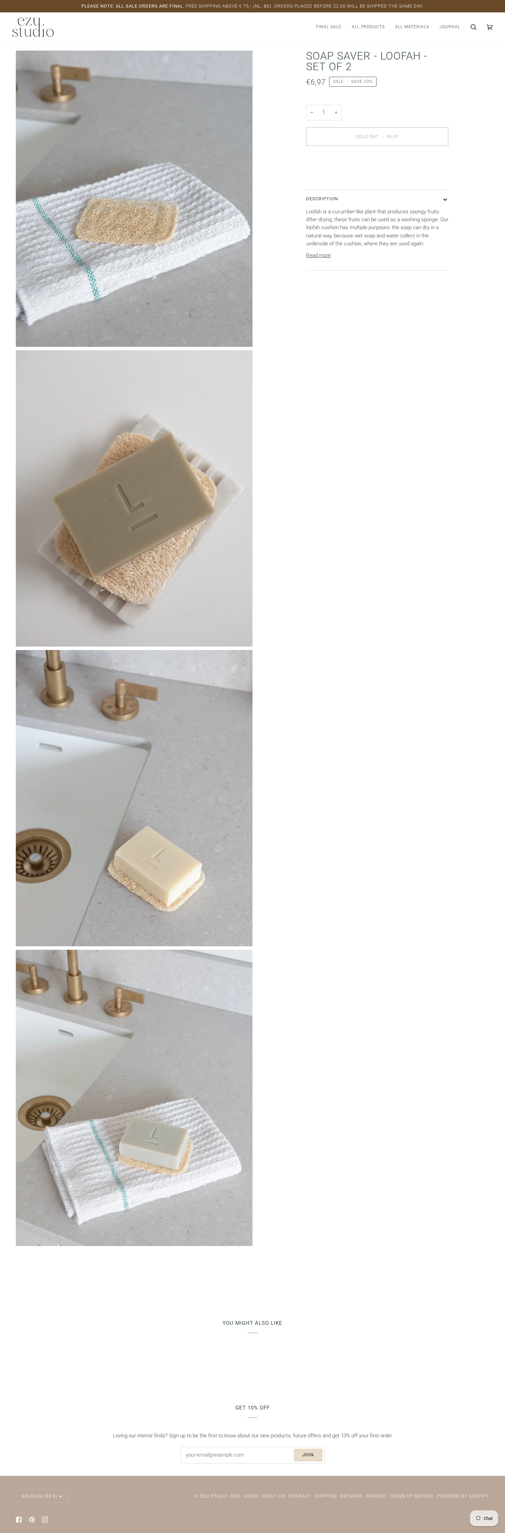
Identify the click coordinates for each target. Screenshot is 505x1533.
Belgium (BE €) (39, 1496)
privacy (376, 1496)
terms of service (411, 1496)
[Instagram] (45, 1519)
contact (300, 1496)
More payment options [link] (331, 178)
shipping (326, 1496)
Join (308, 1454)
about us (273, 1496)
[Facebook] (19, 1519)
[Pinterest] (32, 1519)
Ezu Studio (214, 1496)
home (251, 1496)
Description (322, 198)
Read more (318, 255)
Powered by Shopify (463, 1496)
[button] (368, 27)
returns (351, 1496)
